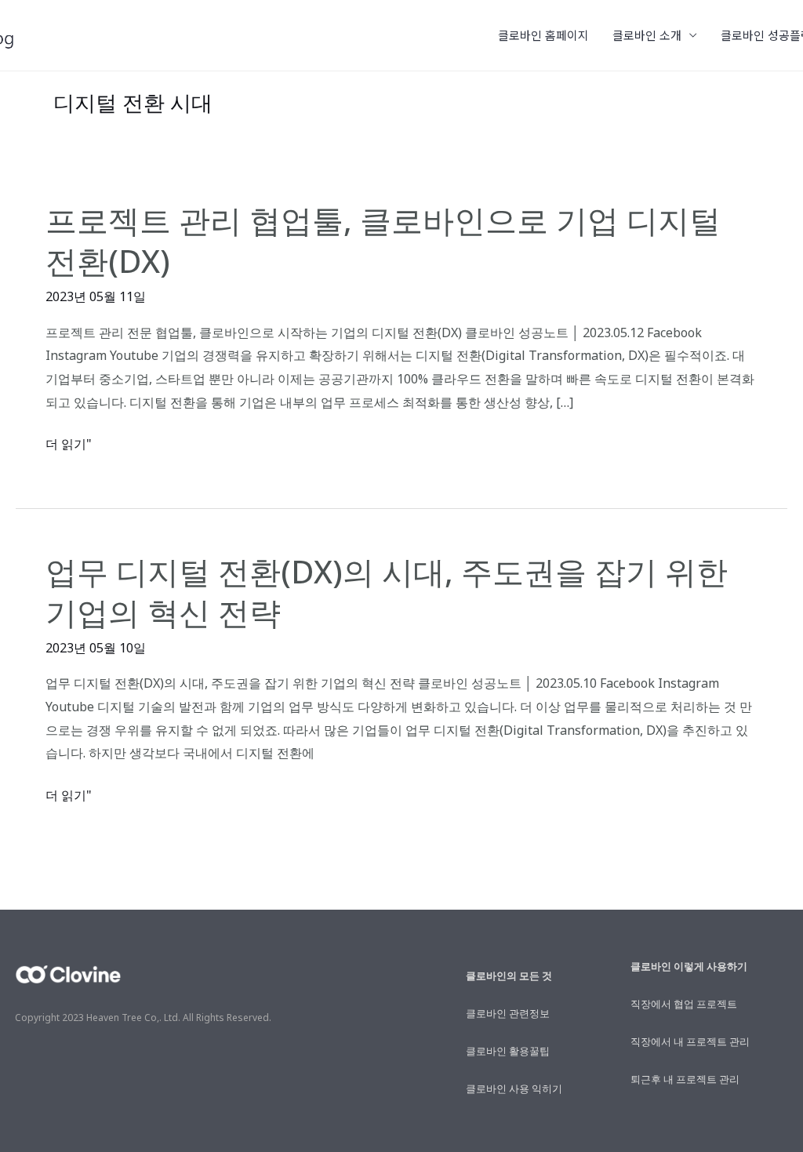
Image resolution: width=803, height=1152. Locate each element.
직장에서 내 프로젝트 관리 (690, 1041)
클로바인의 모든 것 (509, 975)
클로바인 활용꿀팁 (508, 1051)
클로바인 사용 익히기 (514, 1088)
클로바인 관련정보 (508, 1013)
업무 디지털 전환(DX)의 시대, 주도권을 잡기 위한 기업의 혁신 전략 (386, 592)
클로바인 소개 (646, 35)
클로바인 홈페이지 (543, 35)
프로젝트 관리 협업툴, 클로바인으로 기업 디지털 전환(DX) (383, 240)
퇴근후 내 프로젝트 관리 (684, 1079)
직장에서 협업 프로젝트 (683, 1004)
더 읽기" (68, 444)
